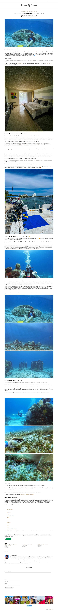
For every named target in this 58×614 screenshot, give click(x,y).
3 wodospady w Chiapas (10, 515)
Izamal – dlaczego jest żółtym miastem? (42, 544)
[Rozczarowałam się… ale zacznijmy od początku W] (9, 600)
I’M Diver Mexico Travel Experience (24, 144)
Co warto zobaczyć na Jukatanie (12, 528)
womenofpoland (13, 555)
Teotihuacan (8, 510)
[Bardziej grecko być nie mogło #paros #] (49, 600)
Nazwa (6, 579)
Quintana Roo (34, 11)
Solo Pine (52, 609)
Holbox (8, 527)
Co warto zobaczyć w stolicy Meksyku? (26, 544)
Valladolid (8, 523)
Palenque (8, 514)
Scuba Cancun (38, 144)
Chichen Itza (8, 522)
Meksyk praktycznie (10, 509)
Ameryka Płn (23, 11)
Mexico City (8, 512)
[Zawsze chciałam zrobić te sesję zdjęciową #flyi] (41, 600)
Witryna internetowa (6, 584)
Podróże (30, 11)
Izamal (8, 525)
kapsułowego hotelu (20, 63)
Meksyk (27, 11)
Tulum (8, 517)
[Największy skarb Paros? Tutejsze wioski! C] (33, 600)
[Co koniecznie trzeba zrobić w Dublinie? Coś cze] (17, 600)
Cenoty (8, 520)
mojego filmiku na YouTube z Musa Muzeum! (27, 494)
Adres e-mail (6, 581)
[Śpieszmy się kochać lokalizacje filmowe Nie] (25, 600)
